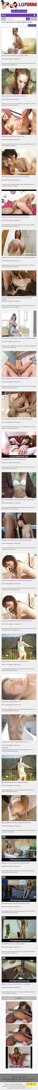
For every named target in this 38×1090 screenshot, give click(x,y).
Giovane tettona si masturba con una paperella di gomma (18, 257)
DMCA (33, 1079)
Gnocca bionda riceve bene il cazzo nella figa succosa (17, 419)
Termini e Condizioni (12, 1081)
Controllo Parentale (26, 1079)
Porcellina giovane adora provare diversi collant (16, 903)
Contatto (20, 1077)
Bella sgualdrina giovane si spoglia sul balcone (15, 661)
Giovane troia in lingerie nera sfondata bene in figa (16, 540)
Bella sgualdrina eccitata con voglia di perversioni (16, 822)
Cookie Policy (28, 1081)
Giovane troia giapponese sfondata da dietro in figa (17, 580)
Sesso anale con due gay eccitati (11, 701)
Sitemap (25, 1077)
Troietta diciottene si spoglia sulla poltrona (15, 742)
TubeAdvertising (23, 1070)
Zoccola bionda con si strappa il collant (13, 943)
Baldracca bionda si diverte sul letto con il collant (16, 984)
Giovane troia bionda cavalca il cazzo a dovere (15, 217)
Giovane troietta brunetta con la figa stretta (15, 55)
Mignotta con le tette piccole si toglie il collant (15, 863)
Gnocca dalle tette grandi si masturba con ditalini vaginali (19, 338)
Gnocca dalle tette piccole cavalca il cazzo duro (16, 378)
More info (28, 1088)
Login (13, 11)
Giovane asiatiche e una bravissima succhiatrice (16, 176)
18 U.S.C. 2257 (20, 1081)
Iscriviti (24, 11)
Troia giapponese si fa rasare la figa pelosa (14, 459)
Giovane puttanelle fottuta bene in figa (13, 136)
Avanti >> (20, 998)
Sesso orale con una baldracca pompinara (14, 96)
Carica (18, 11)
